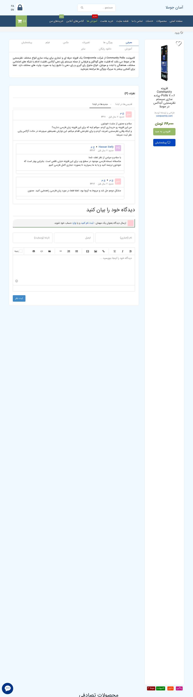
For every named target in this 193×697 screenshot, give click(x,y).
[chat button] (7, 688)
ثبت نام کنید (87, 223)
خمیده (122, 251)
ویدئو (88, 251)
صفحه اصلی (176, 21)
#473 (92, 150)
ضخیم (130, 251)
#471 (103, 117)
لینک (103, 251)
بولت (61, 251)
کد (42, 251)
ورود (177, 32)
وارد (74, 223)
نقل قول (49, 251)
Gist (34, 251)
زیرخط (115, 251)
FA (12, 6)
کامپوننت (160, 688)
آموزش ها (92, 19)
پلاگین (179, 688)
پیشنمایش (161, 142)
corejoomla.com (164, 116)
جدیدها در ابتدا (100, 104)
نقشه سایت (122, 21)
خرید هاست (106, 21)
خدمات (149, 21)
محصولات (161, 21)
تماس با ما (137, 21)
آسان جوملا (174, 7)
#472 (92, 184)
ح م (93, 147)
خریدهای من (56, 19)
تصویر (95, 251)
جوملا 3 (151, 688)
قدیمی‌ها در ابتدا (123, 104)
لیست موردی (76, 251)
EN (12, 10)
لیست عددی (69, 251)
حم (129, 114)
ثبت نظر (19, 298)
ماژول (170, 688)
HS (118, 148)
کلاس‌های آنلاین (75, 21)
